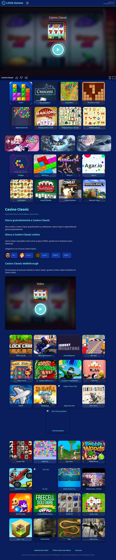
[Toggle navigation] (27, 3)
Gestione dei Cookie (41, 550)
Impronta (78, 550)
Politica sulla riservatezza (62, 550)
